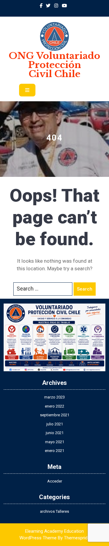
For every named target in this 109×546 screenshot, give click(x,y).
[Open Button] (27, 90)
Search (84, 289)
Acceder (54, 481)
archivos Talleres (54, 511)
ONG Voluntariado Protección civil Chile (54, 65)
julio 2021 (54, 424)
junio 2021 (55, 433)
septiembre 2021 (54, 415)
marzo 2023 (54, 397)
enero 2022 (54, 406)
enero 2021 (54, 450)
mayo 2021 (54, 442)
